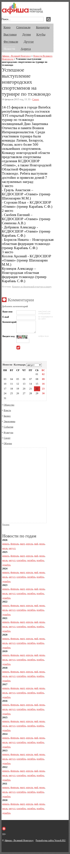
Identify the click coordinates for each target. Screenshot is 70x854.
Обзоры (8, 443)
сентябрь (21, 560)
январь (5, 543)
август (12, 548)
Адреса (26, 49)
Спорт (35, 99)
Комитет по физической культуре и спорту (32, 286)
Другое (29, 41)
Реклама (5, 525)
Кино (7, 27)
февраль (14, 543)
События (8, 426)
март (22, 543)
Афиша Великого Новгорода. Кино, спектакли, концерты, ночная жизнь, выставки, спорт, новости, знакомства (22, 8)
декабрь (6, 564)
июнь (42, 543)
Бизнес (7, 415)
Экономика (9, 421)
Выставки (10, 34)
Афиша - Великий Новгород (16, 56)
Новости (9, 49)
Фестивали (11, 41)
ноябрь (40, 560)
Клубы (40, 34)
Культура (8, 432)
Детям (26, 34)
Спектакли (23, 27)
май (36, 543)
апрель (29, 543)
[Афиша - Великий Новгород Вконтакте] (4, 829)
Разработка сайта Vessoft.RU (51, 840)
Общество (9, 404)
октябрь (31, 560)
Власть (7, 410)
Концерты (42, 27)
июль (5, 548)
